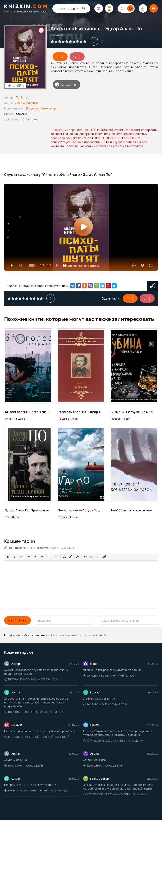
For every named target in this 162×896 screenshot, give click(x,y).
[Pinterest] (108, 285)
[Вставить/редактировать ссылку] (71, 557)
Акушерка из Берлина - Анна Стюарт (112, 675)
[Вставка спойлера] (98, 557)
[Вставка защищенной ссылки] (77, 557)
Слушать (68, 84)
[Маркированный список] (50, 557)
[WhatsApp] (96, 285)
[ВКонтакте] (72, 285)
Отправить (17, 620)
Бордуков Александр (41, 108)
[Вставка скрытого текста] (104, 557)
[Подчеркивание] (21, 557)
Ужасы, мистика (26, 103)
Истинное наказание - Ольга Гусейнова (36, 712)
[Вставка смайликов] (64, 557)
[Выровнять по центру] (35, 557)
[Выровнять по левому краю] (29, 557)
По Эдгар (22, 97)
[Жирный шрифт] (8, 557)
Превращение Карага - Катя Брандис (33, 679)
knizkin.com (12, 635)
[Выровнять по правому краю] (42, 557)
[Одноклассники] (84, 285)
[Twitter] (114, 285)
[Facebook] (78, 285)
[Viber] (90, 285)
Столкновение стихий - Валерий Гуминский (38, 737)
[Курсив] (14, 557)
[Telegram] (102, 285)
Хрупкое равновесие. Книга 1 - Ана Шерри (115, 740)
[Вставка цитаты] (85, 557)
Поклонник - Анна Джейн (25, 765)
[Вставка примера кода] (92, 557)
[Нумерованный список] (56, 557)
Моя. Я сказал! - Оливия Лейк (107, 704)
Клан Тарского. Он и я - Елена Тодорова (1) (37, 790)
